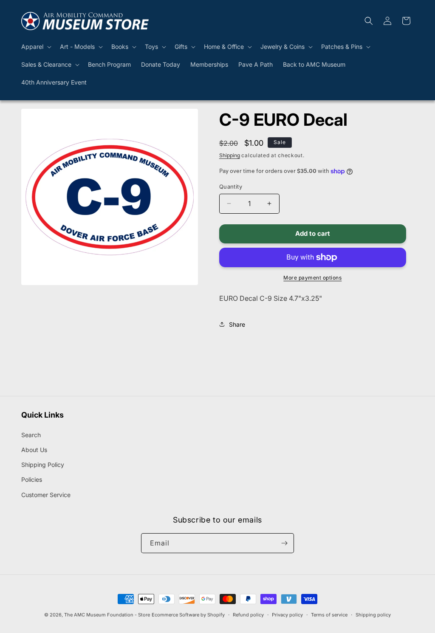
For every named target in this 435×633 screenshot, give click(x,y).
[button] (35, 47)
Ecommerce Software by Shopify (188, 615)
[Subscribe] (284, 543)
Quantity (230, 186)
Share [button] (237, 324)
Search (31, 434)
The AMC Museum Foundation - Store (107, 615)
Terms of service (329, 615)
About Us (34, 449)
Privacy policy (287, 615)
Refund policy (248, 615)
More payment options (312, 277)
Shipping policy (373, 615)
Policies (31, 479)
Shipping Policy (42, 464)
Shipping (229, 155)
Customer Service (46, 494)
